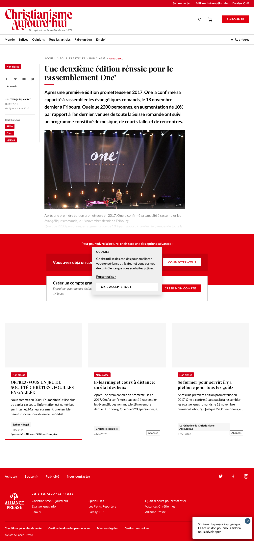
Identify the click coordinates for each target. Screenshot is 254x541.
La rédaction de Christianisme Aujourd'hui (197, 427)
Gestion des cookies (137, 528)
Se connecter (182, 3)
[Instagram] (246, 476)
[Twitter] (220, 476)
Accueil (50, 58)
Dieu (9, 133)
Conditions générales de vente (23, 528)
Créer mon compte (180, 288)
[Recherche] (200, 19)
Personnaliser (106, 276)
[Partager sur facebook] (7, 79)
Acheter (11, 476)
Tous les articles (60, 39)
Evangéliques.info (44, 506)
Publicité (52, 476)
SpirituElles (96, 501)
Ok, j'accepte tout (116, 286)
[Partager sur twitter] (15, 79)
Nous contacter (78, 476)
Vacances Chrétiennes (160, 506)
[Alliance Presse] (14, 509)
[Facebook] (233, 476)
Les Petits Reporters (102, 506)
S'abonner (235, 19)
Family (36, 512)
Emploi (101, 39)
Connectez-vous (182, 262)
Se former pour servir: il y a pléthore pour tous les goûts (206, 384)
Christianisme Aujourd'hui (50, 501)
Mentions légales (107, 528)
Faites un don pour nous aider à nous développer (219, 529)
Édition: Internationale (212, 3)
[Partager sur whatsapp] (33, 79)
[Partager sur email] (24, 79)
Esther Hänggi (21, 424)
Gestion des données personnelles (69, 528)
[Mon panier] (210, 19)
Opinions (38, 39)
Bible (10, 126)
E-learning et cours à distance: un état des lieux (124, 384)
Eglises (23, 39)
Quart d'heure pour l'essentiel (165, 501)
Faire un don (83, 39)
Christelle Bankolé (107, 428)
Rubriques (242, 39)
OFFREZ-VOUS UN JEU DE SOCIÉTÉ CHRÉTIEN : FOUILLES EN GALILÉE (42, 387)
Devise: (240, 3)
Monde (10, 39)
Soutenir (31, 476)
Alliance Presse (155, 512)
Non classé (97, 58)
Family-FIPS (97, 512)
